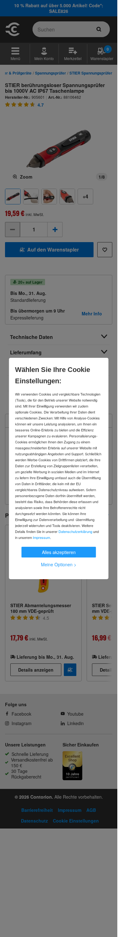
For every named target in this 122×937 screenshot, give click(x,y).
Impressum (41, 537)
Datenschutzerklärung (75, 531)
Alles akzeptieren (59, 552)
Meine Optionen (58, 564)
